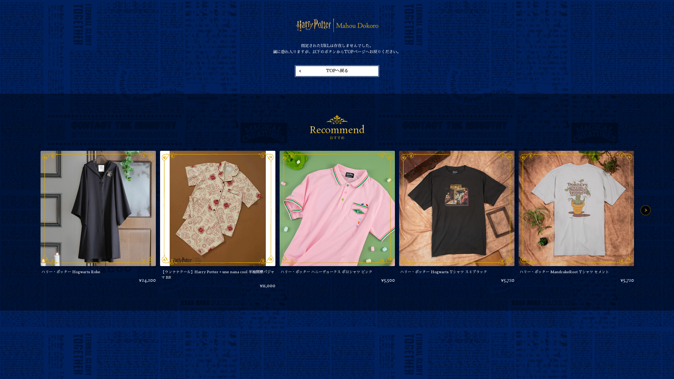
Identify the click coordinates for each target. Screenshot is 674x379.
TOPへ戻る (337, 71)
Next (645, 210)
